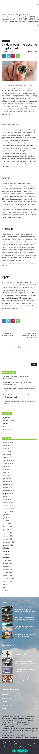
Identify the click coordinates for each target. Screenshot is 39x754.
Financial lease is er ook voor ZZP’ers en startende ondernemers (25, 662)
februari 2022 (7, 563)
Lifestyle (6, 424)
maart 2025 (7, 476)
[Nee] (37, 747)
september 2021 (8, 578)
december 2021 (8, 569)
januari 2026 (7, 454)
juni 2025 (6, 467)
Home (4, 38)
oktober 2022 (7, 539)
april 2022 (6, 557)
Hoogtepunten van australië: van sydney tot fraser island (19, 390)
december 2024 (8, 482)
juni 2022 (6, 551)
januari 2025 (7, 479)
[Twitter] (9, 56)
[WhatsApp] (18, 56)
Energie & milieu (8, 421)
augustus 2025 (8, 464)
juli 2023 (6, 515)
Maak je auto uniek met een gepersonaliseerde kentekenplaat (18, 377)
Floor (6, 51)
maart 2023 (7, 524)
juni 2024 (6, 497)
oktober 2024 (7, 488)
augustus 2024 (8, 494)
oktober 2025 (7, 457)
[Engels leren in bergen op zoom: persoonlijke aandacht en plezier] (7, 618)
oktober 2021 (7, 575)
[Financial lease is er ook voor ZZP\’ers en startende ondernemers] (7, 662)
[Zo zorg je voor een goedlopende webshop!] (7, 670)
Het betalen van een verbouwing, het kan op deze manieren (29, 335)
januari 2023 (7, 530)
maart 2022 (7, 560)
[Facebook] (4, 56)
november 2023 (8, 503)
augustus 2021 (8, 581)
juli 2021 (6, 584)
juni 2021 (6, 587)
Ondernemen (11, 38)
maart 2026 (7, 451)
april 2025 (6, 473)
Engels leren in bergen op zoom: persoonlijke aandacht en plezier (17, 383)
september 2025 (8, 460)
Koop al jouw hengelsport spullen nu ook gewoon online (25, 653)
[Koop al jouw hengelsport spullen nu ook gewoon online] (7, 653)
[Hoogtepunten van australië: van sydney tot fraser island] (7, 627)
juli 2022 (6, 548)
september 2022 (8, 542)
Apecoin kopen (15, 166)
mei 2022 (6, 554)
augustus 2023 (8, 512)
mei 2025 (6, 470)
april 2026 (6, 448)
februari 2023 (7, 527)
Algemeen (6, 418)
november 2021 (8, 572)
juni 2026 (6, 445)
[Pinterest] (13, 56)
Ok (14, 751)
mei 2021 (6, 590)
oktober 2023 (7, 506)
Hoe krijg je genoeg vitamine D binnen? (8, 334)
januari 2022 (7, 566)
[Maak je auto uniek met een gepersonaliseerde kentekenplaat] (7, 610)
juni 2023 (6, 518)
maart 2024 (7, 500)
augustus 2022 (8, 545)
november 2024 (8, 485)
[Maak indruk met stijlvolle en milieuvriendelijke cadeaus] (7, 679)
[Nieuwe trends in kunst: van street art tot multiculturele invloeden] (7, 635)
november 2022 (8, 536)
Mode (5, 427)
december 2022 (8, 533)
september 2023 (8, 509)
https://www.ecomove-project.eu (19, 350)
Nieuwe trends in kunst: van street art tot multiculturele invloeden (16, 396)
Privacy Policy (22, 751)
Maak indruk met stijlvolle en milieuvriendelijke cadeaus (23, 679)
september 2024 (8, 491)
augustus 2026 (8, 442)
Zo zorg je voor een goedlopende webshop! (24, 670)
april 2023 (6, 521)
